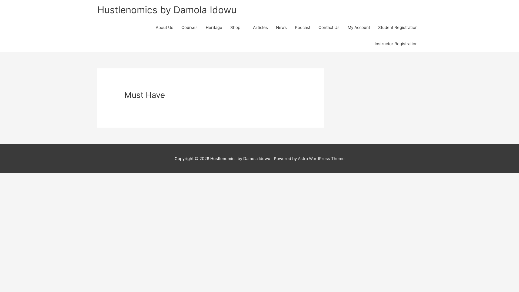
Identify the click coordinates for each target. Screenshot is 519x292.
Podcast (302, 27)
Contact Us (329, 27)
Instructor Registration (396, 43)
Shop (235, 27)
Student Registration (398, 27)
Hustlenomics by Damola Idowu (167, 9)
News (281, 27)
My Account (359, 27)
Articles (260, 27)
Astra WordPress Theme (321, 158)
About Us (164, 27)
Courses (189, 27)
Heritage (214, 27)
